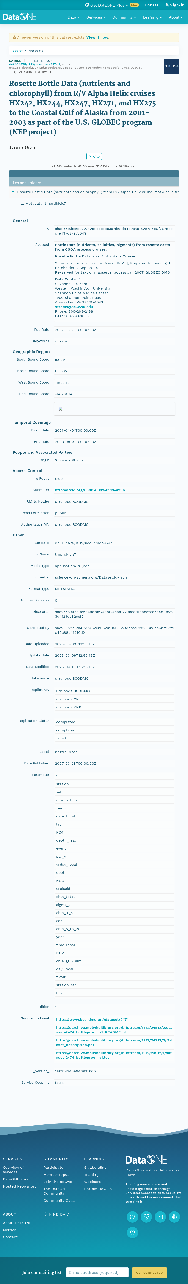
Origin (44, 460)
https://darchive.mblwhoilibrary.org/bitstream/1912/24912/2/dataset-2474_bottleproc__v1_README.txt (114, 1029)
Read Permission (35, 513)
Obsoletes (40, 612)
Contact (10, 1237)
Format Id (41, 577)
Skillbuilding (95, 1167)
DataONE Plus (15, 1179)
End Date (41, 442)
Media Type (39, 566)
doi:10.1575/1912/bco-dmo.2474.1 (34, 64)
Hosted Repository (19, 1186)
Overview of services (13, 1169)
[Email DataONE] (160, 1217)
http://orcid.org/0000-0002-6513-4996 (90, 490)
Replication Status (34, 721)
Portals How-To (98, 1189)
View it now (97, 37)
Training (91, 1174)
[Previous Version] (15, 72)
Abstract (42, 245)
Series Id (42, 543)
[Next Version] (50, 72)
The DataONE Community (56, 1191)
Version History (33, 72)
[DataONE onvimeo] (146, 1217)
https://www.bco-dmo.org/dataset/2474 (92, 1019)
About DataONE (17, 1223)
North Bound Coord (33, 371)
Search (18, 50)
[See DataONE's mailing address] (132, 1232)
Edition (43, 1007)
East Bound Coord (34, 394)
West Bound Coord (33, 382)
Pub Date (41, 330)
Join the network (59, 1181)
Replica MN (39, 690)
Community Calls (59, 1200)
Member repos (56, 1174)
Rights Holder (38, 501)
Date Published (36, 763)
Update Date (38, 655)
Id (47, 228)
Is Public (42, 478)
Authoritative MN (35, 524)
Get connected (149, 1272)
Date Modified (37, 667)
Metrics (9, 1230)
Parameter (40, 775)
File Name (40, 554)
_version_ (41, 1071)
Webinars (92, 1181)
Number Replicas (35, 600)
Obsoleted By (38, 628)
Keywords (41, 341)
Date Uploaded (37, 644)
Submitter (41, 490)
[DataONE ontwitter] (132, 1217)
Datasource (39, 678)
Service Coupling (35, 1082)
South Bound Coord (33, 359)
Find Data (59, 1214)
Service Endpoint (35, 1018)
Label (44, 752)
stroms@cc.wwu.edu (74, 307)
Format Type (39, 589)
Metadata (35, 50)
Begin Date (40, 430)
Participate (53, 1167)
